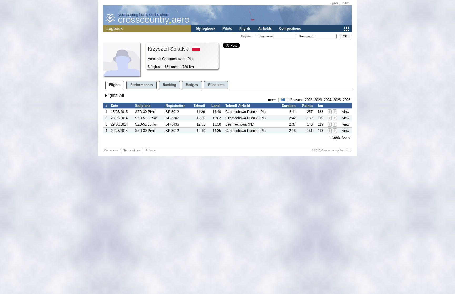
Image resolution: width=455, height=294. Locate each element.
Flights (245, 29)
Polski (345, 3)
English (333, 3)
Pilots (227, 29)
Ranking (169, 85)
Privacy (151, 150)
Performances (141, 85)
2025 (337, 100)
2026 (346, 100)
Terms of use (131, 150)
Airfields (265, 29)
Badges (192, 85)
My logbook (205, 29)
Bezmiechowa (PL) (239, 124)
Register (246, 36)
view (345, 112)
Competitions (290, 29)
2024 (327, 100)
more (272, 100)
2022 (308, 100)
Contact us (111, 150)
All (283, 100)
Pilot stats (216, 85)
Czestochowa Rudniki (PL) (245, 112)
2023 (318, 100)
